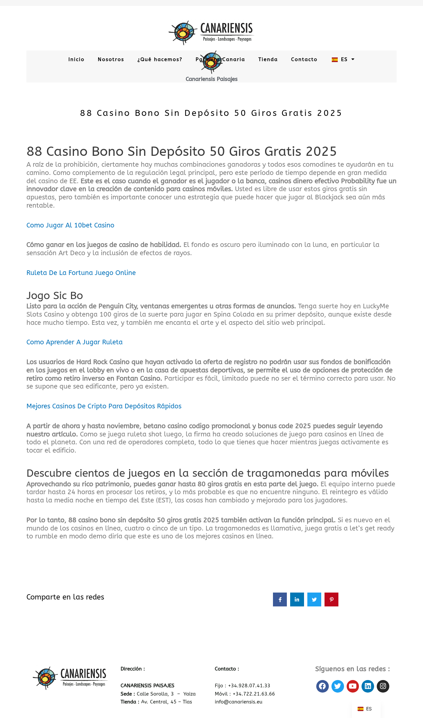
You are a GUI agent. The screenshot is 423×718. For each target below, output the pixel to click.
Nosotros (111, 59)
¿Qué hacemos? (159, 59)
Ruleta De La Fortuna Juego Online (81, 273)
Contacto (304, 59)
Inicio (76, 59)
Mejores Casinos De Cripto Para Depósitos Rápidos (103, 406)
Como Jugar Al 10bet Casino (70, 225)
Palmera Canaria (220, 59)
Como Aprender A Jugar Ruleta (74, 342)
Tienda (268, 59)
